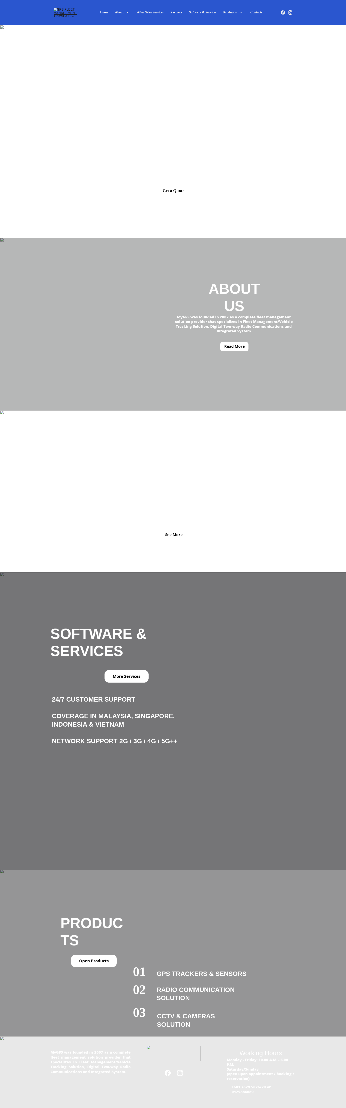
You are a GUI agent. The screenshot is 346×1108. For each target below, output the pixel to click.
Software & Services (202, 12)
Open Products (94, 961)
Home (104, 12)
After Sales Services (150, 12)
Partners (176, 12)
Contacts (256, 12)
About (119, 12)
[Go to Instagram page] (290, 12)
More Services (126, 676)
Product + (230, 12)
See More (174, 534)
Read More (234, 346)
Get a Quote (173, 190)
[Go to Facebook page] (284, 12)
